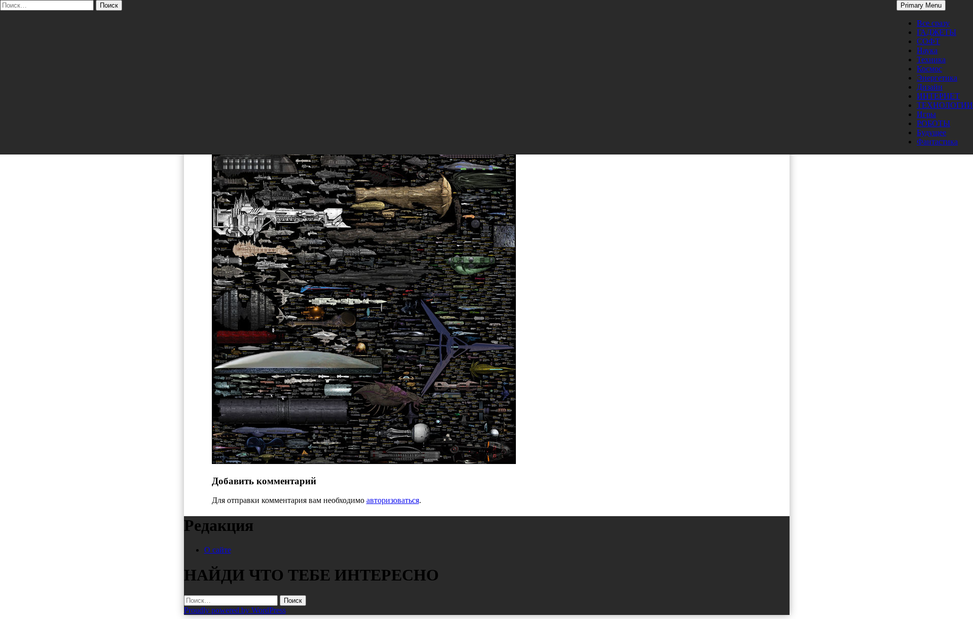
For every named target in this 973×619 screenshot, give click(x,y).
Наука (927, 50)
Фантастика (937, 141)
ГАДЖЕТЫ (936, 32)
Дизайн (930, 87)
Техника (931, 59)
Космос (929, 68)
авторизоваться (392, 500)
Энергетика (937, 77)
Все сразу (933, 23)
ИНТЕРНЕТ (938, 96)
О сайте (217, 550)
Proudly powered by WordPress (235, 610)
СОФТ (928, 41)
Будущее (931, 132)
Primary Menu (921, 5)
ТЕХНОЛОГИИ (945, 105)
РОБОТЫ (933, 123)
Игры (926, 114)
